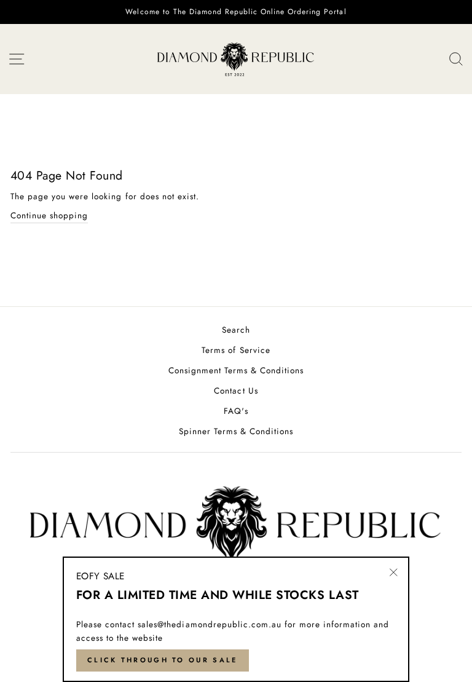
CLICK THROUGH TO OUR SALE (162, 660)
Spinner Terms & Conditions (236, 431)
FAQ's (236, 411)
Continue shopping (49, 215)
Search (236, 329)
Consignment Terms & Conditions (236, 370)
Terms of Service (236, 350)
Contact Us (236, 390)
